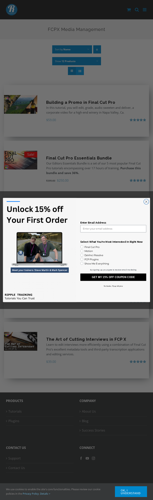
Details (44, 493)
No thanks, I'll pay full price (113, 286)
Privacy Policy (31, 493)
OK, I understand (131, 491)
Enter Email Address (93, 222)
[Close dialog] (146, 201)
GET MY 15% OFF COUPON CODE (113, 277)
